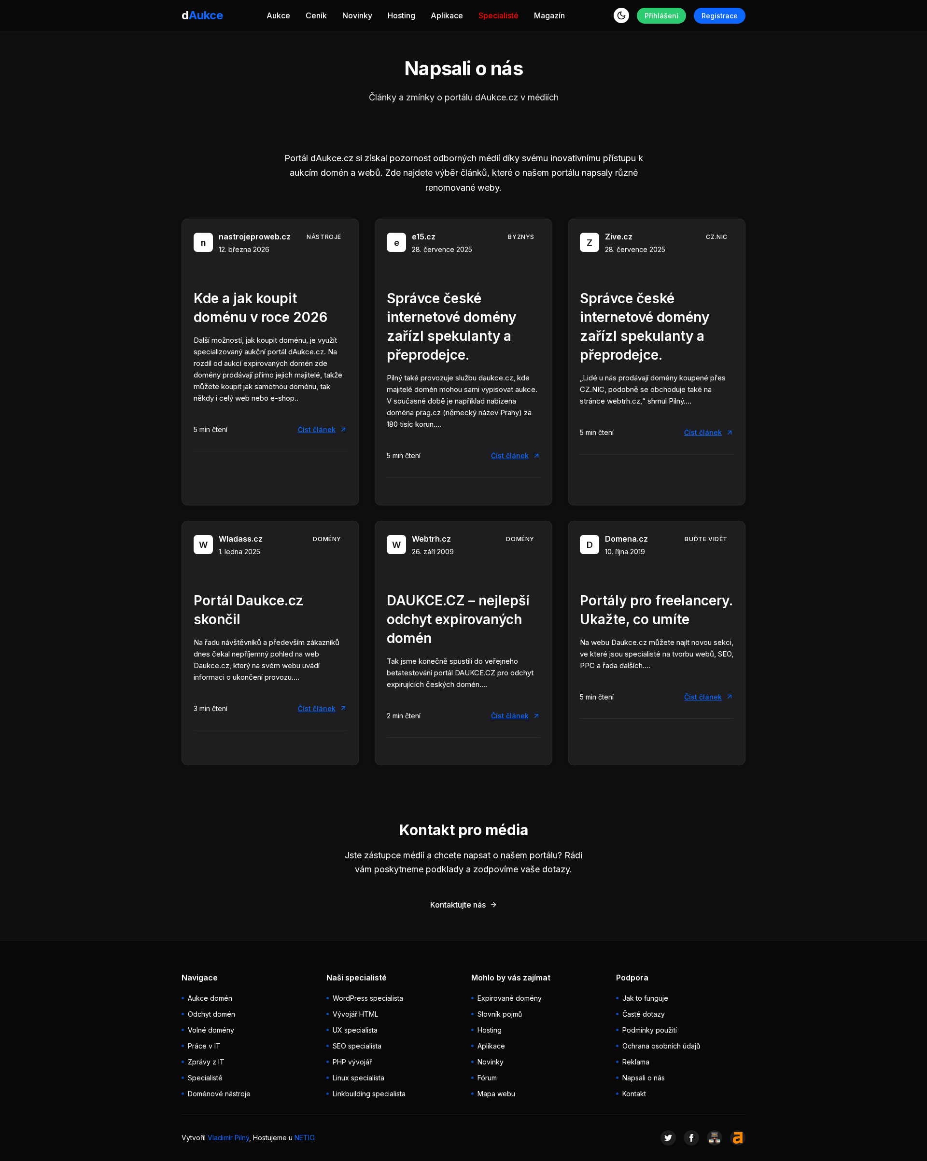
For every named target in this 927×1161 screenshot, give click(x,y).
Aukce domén (210, 998)
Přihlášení (661, 16)
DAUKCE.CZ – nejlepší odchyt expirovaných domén (458, 619)
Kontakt (634, 1094)
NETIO (304, 1137)
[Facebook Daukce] (691, 1138)
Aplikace (447, 15)
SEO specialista (357, 1046)
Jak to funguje (645, 998)
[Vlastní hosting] (714, 1138)
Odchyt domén (211, 1014)
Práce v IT (204, 1046)
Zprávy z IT (206, 1062)
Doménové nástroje (219, 1094)
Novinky (357, 15)
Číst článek (317, 429)
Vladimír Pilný (228, 1137)
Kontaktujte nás (458, 904)
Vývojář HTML (355, 1014)
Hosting (401, 15)
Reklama (635, 1062)
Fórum (487, 1078)
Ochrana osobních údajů (661, 1046)
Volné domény (211, 1030)
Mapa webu (496, 1094)
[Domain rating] (737, 1138)
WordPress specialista (368, 998)
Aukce (278, 15)
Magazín (549, 15)
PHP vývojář (352, 1062)
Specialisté (498, 15)
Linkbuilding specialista (369, 1094)
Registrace (720, 16)
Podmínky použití (649, 1030)
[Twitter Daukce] (668, 1138)
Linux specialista (358, 1078)
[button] (621, 15)
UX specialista (355, 1030)
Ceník (316, 15)
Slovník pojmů (500, 1014)
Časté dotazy (643, 1014)
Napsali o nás (643, 1078)
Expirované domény (510, 998)
